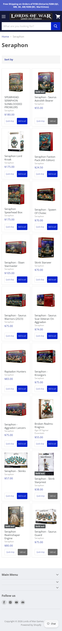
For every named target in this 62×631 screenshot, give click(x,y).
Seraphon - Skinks (15, 471)
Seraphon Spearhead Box (13, 210)
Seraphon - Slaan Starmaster (14, 264)
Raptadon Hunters (15, 371)
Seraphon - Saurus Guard (45, 533)
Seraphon (9, 110)
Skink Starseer (43, 262)
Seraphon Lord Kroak (13, 157)
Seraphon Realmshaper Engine (12, 535)
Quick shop (10, 121)
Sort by (8, 59)
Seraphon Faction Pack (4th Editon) (45, 158)
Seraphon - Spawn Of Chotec (45, 211)
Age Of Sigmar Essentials (42, 432)
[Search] (55, 26)
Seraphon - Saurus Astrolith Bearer (45, 98)
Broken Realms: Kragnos (44, 425)
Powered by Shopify (31, 624)
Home (5, 36)
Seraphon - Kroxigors (41, 373)
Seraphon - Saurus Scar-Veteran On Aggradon (45, 319)
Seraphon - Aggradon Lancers (15, 426)
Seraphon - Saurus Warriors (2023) (15, 317)
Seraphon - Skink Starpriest (45, 480)
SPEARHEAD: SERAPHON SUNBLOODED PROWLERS (13, 102)
